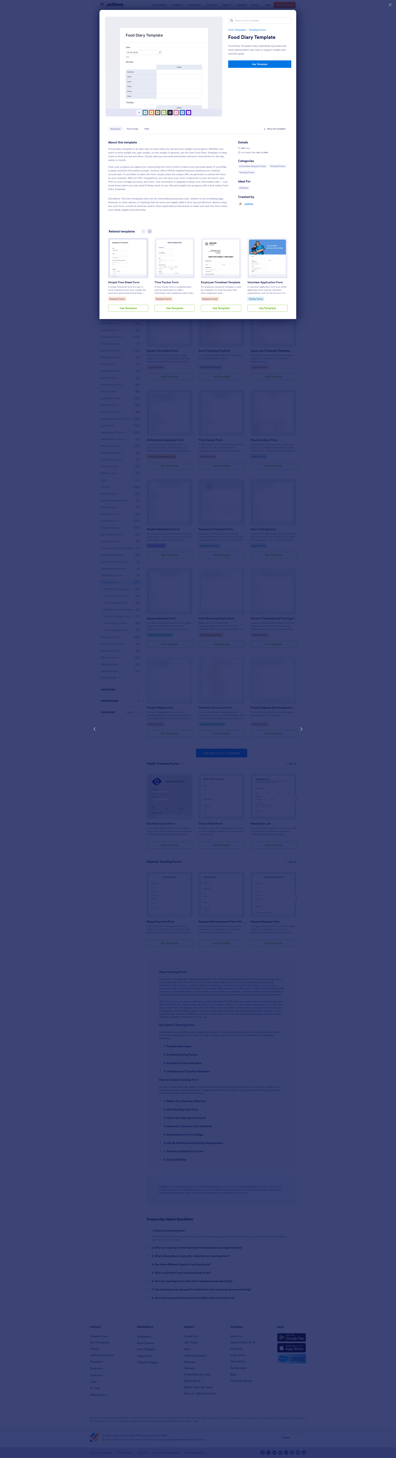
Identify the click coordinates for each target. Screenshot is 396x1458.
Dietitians (244, 187)
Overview (116, 128)
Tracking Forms (257, 29)
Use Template (259, 64)
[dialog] (198, 729)
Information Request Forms (252, 166)
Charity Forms (256, 298)
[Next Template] (301, 729)
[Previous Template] (95, 729)
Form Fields (132, 128)
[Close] (390, 4)
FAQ (146, 128)
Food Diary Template (251, 37)
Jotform (248, 204)
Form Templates (237, 29)
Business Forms (117, 298)
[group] (128, 277)
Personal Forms (278, 166)
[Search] (231, 20)
